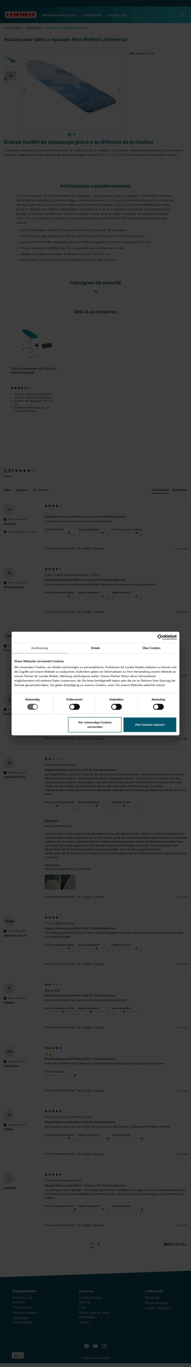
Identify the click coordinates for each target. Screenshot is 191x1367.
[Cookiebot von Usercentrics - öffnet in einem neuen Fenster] (160, 637)
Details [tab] (95, 648)
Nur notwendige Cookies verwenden (95, 725)
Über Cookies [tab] (151, 648)
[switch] (74, 707)
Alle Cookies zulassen (150, 724)
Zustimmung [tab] (39, 648)
